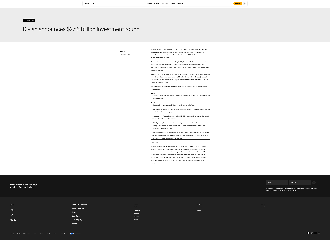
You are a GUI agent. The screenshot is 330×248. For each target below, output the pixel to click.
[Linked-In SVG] (308, 233)
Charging (156, 3)
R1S (12, 210)
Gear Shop (180, 3)
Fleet (13, 219)
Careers (199, 210)
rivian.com (154, 163)
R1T (12, 205)
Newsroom (30, 20)
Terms (35, 233)
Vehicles (149, 3)
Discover (172, 3)
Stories (74, 223)
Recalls (55, 233)
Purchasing (137, 210)
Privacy (41, 233)
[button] (75, 233)
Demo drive (238, 3)
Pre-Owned (137, 207)
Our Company (77, 220)
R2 (11, 215)
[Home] (89, 3)
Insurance (136, 216)
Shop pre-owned (78, 208)
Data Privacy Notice (291, 190)
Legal (49, 233)
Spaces (74, 212)
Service (136, 219)
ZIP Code (293, 183)
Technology (164, 3)
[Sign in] (244, 3)
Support (262, 207)
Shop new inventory (79, 204)
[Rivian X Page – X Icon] (315, 233)
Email (269, 183)
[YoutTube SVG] (319, 233)
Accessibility (63, 233)
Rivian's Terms (270, 190)
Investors (199, 207)
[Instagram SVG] (312, 233)
